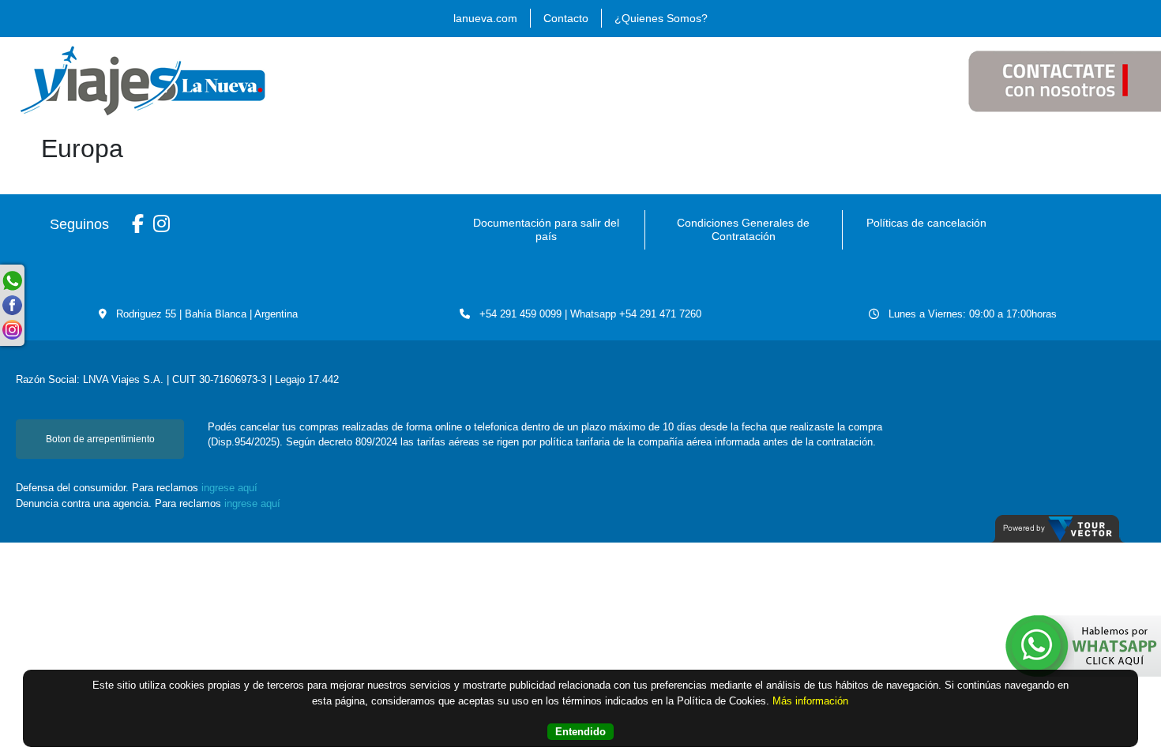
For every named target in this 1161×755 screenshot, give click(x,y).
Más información (810, 701)
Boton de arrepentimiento (100, 439)
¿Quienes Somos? (661, 18)
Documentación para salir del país (546, 229)
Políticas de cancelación (926, 222)
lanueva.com (485, 18)
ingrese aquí (229, 488)
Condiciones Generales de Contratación (743, 229)
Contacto (565, 18)
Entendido (580, 732)
